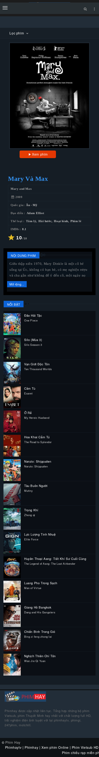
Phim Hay (12, 742)
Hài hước (45, 221)
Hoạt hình (61, 221)
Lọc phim (17, 33)
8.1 (24, 229)
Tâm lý (31, 221)
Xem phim (40, 154)
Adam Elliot (35, 213)
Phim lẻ (75, 221)
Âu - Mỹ (31, 205)
